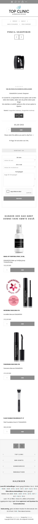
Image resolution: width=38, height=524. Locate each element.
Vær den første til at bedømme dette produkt (19, 89)
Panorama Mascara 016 (12, 364)
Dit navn (19, 157)
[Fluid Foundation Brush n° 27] (19, 399)
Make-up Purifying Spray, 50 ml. (14, 256)
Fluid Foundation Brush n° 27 (14, 418)
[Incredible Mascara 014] (19, 292)
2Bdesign (29, 517)
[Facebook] (16, 446)
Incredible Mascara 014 (12, 310)
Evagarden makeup (14, 110)
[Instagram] (22, 446)
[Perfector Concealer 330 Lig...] (21, 37)
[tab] (19, 150)
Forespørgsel (19, 172)
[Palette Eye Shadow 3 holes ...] (16, 37)
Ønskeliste (19, 2)
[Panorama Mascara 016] (19, 346)
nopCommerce (16, 517)
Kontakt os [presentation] (19, 150)
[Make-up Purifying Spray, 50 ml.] (19, 238)
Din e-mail (19, 164)
